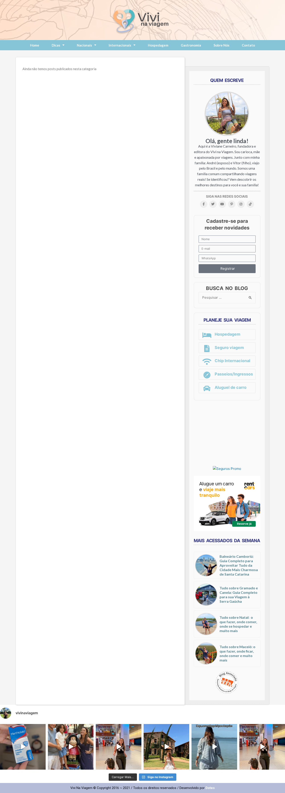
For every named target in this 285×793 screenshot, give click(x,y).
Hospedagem (158, 45)
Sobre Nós (221, 45)
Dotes (210, 788)
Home (34, 45)
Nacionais (84, 45)
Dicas (56, 45)
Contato (248, 45)
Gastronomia (191, 45)
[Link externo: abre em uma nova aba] (227, 468)
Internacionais (120, 45)
